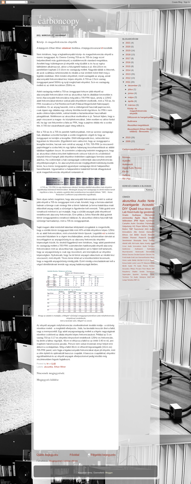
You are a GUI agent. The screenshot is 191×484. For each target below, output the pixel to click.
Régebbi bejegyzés (103, 454)
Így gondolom (147, 212)
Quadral (151, 238)
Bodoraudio (139, 252)
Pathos (151, 226)
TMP (131, 229)
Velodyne (142, 277)
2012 (128, 78)
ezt (103, 233)
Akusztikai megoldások (138, 125)
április (131, 101)
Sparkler (136, 274)
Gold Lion (134, 257)
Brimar (124, 254)
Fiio (153, 254)
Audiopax (136, 215)
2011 (128, 82)
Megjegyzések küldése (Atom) (63, 461)
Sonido (142, 271)
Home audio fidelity (129, 260)
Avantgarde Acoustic (138, 205)
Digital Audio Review (131, 168)
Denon (141, 232)
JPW (136, 221)
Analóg (147, 243)
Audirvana (132, 121)
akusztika (48, 367)
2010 (128, 137)
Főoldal (74, 454)
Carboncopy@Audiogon (133, 149)
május (131, 97)
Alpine (142, 243)
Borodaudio (150, 252)
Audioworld (127, 164)
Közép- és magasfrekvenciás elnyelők (137, 110)
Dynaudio (150, 232)
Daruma (130, 254)
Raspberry (126, 271)
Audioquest (139, 249)
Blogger (109, 473)
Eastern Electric (145, 254)
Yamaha (130, 280)
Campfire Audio (128, 223)
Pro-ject (138, 269)
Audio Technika (149, 246)
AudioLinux (126, 249)
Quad (133, 208)
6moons (126, 157)
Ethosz (125, 235)
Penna (145, 266)
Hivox (152, 257)
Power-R (142, 238)
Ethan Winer (60, 367)
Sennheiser (127, 240)
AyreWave (150, 221)
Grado (125, 215)
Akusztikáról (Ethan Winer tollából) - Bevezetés (139, 130)
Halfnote (126, 175)
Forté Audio (126, 257)
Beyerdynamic (127, 252)
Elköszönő (149, 215)
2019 (128, 50)
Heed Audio (133, 212)
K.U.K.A (146, 260)
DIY (125, 208)
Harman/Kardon (144, 257)
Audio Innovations (134, 246)
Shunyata (137, 240)
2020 (128, 47)
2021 (128, 43)
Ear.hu (125, 171)
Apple (137, 218)
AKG (146, 229)
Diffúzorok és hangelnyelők (140, 117)
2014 (128, 70)
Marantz (151, 235)
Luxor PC (140, 263)
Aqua (144, 218)
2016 (128, 62)
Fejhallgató (149, 223)
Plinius (132, 269)
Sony (145, 240)
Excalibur (140, 223)
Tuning (151, 240)
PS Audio (137, 266)
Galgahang (126, 226)
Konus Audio (126, 263)
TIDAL (152, 274)
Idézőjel (140, 260)
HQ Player (136, 226)
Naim (142, 221)
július (130, 89)
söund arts (126, 243)
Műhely (145, 226)
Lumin (134, 263)
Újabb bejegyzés (47, 454)
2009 (128, 141)
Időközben (127, 221)
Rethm (125, 229)
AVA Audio (135, 243)
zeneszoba (127, 218)
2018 (128, 54)
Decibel (136, 254)
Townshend (138, 229)
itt (102, 48)
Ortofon (125, 238)
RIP (153, 269)
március (132, 105)
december (133, 85)
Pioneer (133, 238)
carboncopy (59, 20)
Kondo (152, 260)
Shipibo (134, 271)
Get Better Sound (138, 235)
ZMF (135, 280)
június (131, 93)
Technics (125, 277)
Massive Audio (149, 263)
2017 (128, 58)
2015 (128, 66)
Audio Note (146, 201)
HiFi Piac (126, 179)
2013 (128, 74)
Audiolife (126, 161)
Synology (144, 274)
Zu (138, 280)
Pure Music (146, 269)
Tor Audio (134, 277)
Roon (151, 218)
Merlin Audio (127, 266)
